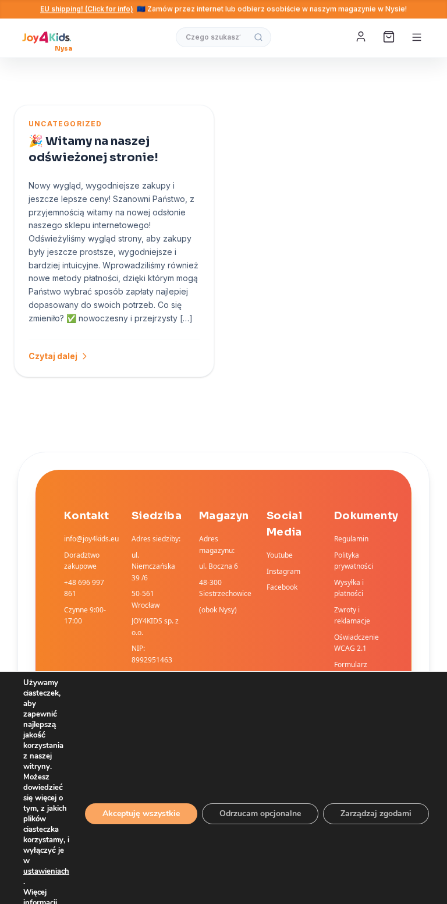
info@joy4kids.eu (91, 539)
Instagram (283, 571)
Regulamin (351, 539)
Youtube (280, 555)
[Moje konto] (362, 37)
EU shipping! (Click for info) (86, 9)
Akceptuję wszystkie (141, 813)
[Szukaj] (258, 37)
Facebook (282, 587)
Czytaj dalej (53, 356)
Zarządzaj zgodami (375, 813)
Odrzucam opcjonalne (260, 813)
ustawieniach (46, 871)
